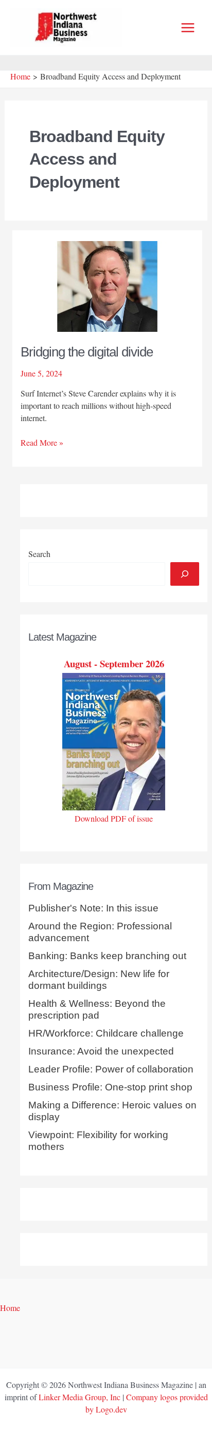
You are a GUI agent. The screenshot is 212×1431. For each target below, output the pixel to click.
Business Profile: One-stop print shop (110, 1087)
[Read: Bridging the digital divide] (108, 285)
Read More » (42, 442)
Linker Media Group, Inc (79, 1397)
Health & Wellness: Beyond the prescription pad (97, 1009)
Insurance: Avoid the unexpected (101, 1051)
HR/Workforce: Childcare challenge (106, 1033)
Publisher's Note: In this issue (93, 908)
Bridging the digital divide (87, 352)
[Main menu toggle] (188, 28)
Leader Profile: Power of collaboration (110, 1069)
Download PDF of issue (114, 818)
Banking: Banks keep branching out (107, 955)
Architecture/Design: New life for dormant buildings (98, 979)
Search (39, 553)
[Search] (184, 574)
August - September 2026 (114, 663)
